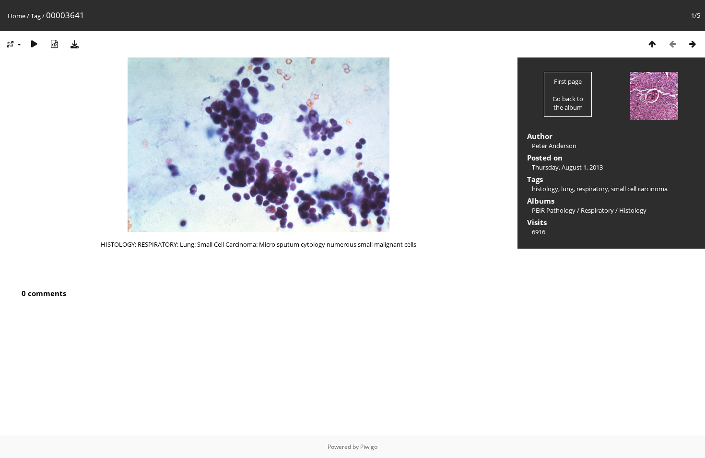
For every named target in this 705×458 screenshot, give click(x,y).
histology (545, 188)
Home (16, 15)
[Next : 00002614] (692, 43)
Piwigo (368, 447)
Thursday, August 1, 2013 (567, 167)
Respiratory (597, 210)
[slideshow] (34, 43)
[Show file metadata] (54, 43)
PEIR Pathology (554, 210)
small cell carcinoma (639, 188)
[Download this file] (74, 43)
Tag (36, 15)
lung (567, 188)
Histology (632, 210)
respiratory (592, 188)
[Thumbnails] (652, 43)
